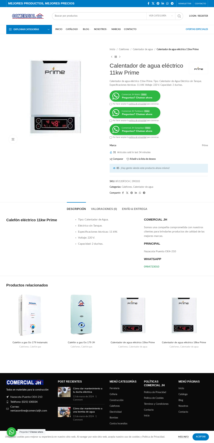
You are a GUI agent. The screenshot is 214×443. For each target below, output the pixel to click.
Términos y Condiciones (156, 404)
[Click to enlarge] (13, 139)
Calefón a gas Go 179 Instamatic (30, 342)
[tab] (76, 207)
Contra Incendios (118, 424)
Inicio (112, 49)
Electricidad (116, 412)
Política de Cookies (154, 398)
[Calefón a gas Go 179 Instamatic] (30, 315)
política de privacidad (137, 104)
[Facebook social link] (149, 3)
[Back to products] (116, 57)
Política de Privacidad (155, 392)
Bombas (114, 418)
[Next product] (120, 57)
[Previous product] (112, 57)
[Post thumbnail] (64, 394)
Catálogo (183, 394)
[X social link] (153, 3)
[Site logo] (27, 16)
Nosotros (183, 406)
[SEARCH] (179, 16)
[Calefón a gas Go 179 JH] (81, 315)
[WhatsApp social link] (167, 3)
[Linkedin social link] (163, 3)
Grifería (113, 394)
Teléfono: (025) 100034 (24, 401)
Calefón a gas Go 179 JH (81, 342)
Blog (180, 400)
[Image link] (24, 382)
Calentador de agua (143, 49)
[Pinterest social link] (157, 3)
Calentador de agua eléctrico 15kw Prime (133, 342)
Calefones (124, 49)
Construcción (116, 400)
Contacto (149, 410)
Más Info (183, 437)
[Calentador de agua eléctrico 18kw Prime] (184, 315)
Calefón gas (35, 347)
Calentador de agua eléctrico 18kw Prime (184, 342)
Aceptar (201, 437)
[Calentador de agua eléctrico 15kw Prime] (133, 315)
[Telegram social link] (172, 3)
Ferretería (114, 388)
